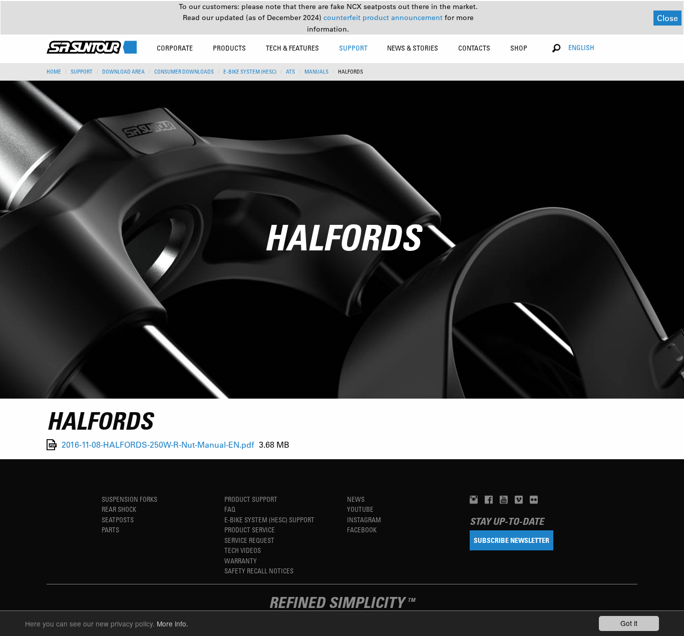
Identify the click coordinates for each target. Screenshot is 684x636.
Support (82, 71)
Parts (110, 529)
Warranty (240, 560)
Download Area (123, 71)
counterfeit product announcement (384, 17)
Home (54, 71)
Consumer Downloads (184, 71)
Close (667, 18)
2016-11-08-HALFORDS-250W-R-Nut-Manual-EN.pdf (158, 444)
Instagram (364, 519)
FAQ (229, 509)
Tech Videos (242, 550)
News (356, 499)
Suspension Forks (129, 499)
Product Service (249, 529)
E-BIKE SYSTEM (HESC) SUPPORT (269, 519)
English (581, 47)
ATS (290, 71)
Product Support (250, 499)
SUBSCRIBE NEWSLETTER (511, 540)
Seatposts (118, 519)
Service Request (249, 540)
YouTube (360, 509)
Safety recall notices (258, 570)
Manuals (316, 71)
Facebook (362, 529)
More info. (172, 623)
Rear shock (119, 509)
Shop (518, 48)
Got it (628, 623)
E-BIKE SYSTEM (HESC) (249, 71)
